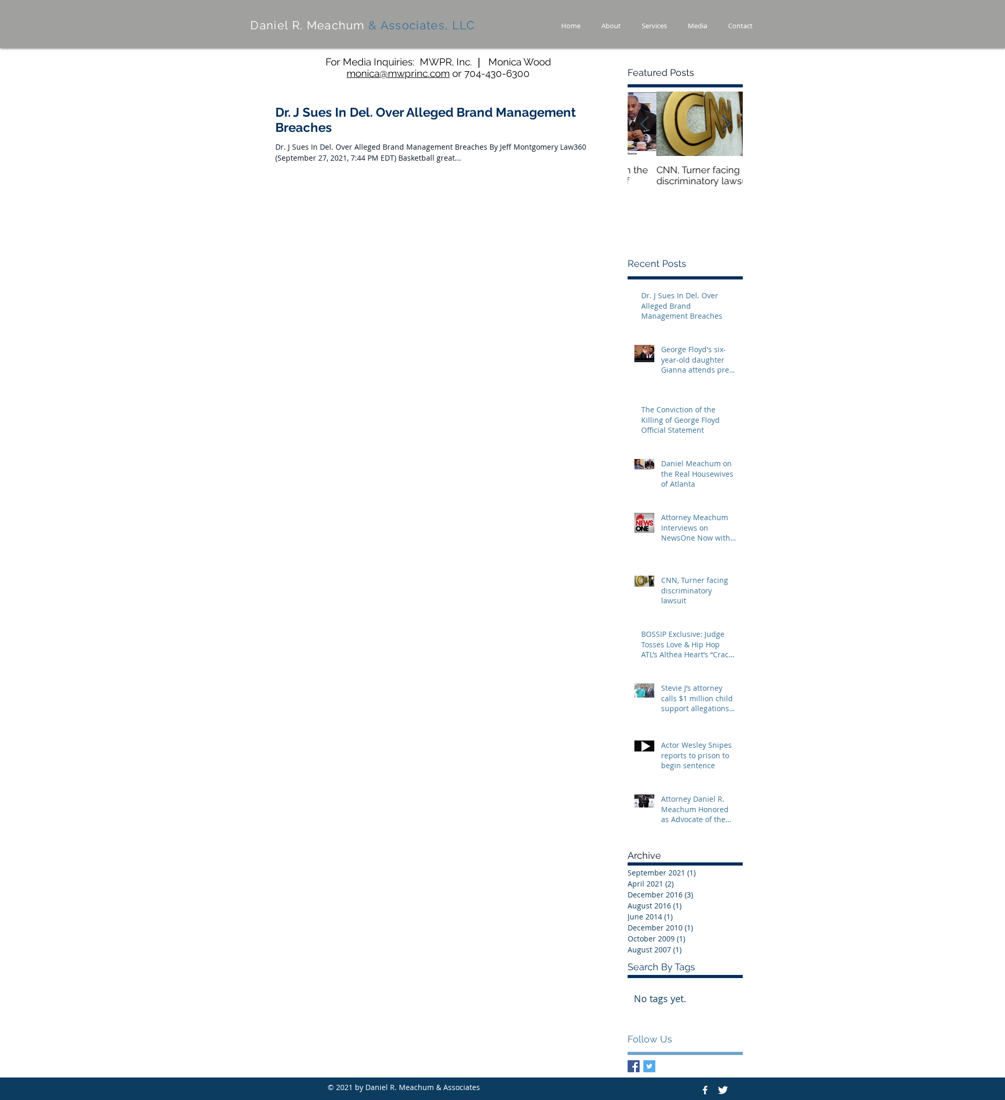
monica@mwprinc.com (398, 73)
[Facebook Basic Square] (634, 1066)
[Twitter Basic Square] (649, 1066)
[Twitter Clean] (723, 1090)
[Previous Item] (644, 124)
